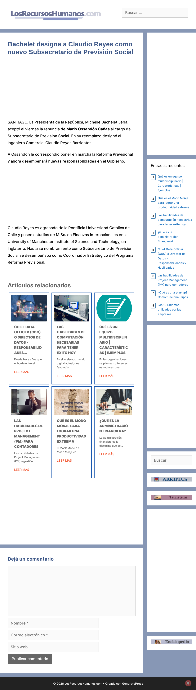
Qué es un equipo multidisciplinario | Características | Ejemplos (170, 183)
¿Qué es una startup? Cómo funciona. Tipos (173, 295)
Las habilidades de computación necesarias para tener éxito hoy (175, 219)
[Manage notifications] (188, 683)
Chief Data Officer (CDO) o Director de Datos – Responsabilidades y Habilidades (172, 258)
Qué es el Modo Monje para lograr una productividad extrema (71, 431)
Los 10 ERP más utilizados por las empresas (169, 309)
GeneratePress (132, 683)
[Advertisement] (72, 90)
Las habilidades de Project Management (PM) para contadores (173, 280)
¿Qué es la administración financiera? (113, 426)
